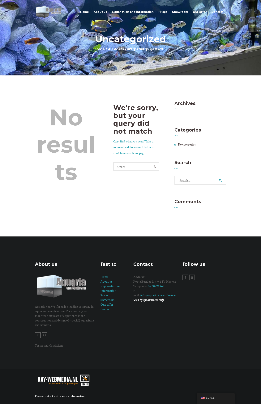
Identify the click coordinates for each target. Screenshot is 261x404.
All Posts (116, 49)
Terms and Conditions (49, 345)
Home (99, 49)
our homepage (136, 153)
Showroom (107, 300)
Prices (104, 295)
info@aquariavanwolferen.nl (158, 295)
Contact (106, 309)
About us (106, 281)
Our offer (107, 304)
